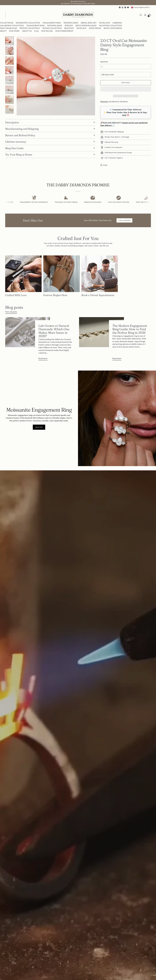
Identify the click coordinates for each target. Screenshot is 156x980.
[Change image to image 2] (9, 50)
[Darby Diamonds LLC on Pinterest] (125, 7)
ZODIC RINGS (95, 28)
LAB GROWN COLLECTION (12, 25)
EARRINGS (117, 23)
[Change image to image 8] (9, 109)
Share (105, 165)
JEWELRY (69, 25)
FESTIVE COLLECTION (30, 28)
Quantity (104, 61)
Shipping (104, 101)
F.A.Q (36, 31)
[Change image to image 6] (9, 90)
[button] (125, 89)
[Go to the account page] (145, 15)
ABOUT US (27, 31)
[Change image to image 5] (9, 80)
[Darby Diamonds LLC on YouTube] (128, 7)
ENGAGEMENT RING (52, 23)
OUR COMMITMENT (64, 31)
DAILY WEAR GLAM (8, 28)
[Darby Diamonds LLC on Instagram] (122, 7)
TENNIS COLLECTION (52, 28)
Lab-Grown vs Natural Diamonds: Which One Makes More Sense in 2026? (53, 331)
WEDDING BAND (71, 23)
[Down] (9, 112)
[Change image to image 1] (9, 41)
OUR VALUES (47, 31)
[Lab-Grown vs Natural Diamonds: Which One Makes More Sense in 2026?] (27, 339)
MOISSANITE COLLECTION (28, 23)
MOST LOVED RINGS (113, 28)
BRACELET (69, 28)
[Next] (7, 15)
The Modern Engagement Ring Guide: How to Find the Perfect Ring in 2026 (129, 329)
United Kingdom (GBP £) (141, 7)
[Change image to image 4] (9, 70)
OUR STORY (14, 31)
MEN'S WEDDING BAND (85, 25)
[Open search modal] (141, 15)
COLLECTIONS (6, 23)
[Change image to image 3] (9, 60)
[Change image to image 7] (9, 99)
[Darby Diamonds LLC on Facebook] (120, 7)
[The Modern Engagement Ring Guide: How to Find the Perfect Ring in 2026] (101, 339)
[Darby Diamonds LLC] (78, 15)
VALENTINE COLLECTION (110, 25)
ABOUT (3, 31)
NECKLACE (81, 28)
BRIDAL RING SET (89, 23)
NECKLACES (104, 23)
